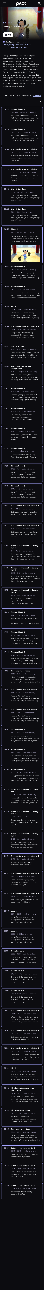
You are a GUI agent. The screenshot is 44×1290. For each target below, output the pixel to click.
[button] (41, 102)
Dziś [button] (6, 95)
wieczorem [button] (26, 95)
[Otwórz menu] (4, 4)
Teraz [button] (12, 95)
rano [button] (18, 95)
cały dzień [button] (37, 95)
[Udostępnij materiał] (22, 34)
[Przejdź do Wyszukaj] (39, 4)
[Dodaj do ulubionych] (16, 34)
